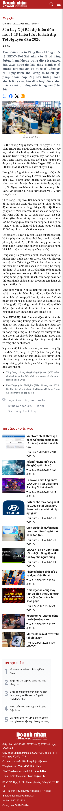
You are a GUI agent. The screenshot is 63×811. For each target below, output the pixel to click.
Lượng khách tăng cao (21, 400)
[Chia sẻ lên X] (17, 96)
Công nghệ (8, 18)
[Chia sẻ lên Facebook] (11, 96)
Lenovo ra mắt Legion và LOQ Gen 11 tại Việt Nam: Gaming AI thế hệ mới (42, 483)
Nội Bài (41, 400)
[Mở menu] (59, 4)
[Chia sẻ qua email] (23, 96)
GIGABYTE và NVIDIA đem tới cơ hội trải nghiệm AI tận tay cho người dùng (42, 553)
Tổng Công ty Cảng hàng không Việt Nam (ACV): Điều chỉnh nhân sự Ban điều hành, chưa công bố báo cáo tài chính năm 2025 (32, 376)
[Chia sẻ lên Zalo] (4, 96)
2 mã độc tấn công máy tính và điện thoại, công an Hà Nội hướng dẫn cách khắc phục (28, 695)
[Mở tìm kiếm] (51, 4)
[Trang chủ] (31, 736)
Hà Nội (40, 406)
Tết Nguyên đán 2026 (20, 406)
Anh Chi (6, 46)
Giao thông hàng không (22, 411)
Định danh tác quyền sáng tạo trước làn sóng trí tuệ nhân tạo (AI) (42, 531)
